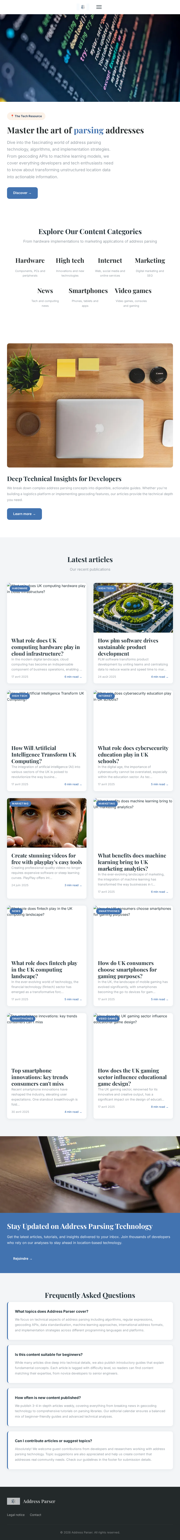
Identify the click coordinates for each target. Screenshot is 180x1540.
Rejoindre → (22, 1258)
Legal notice (16, 1515)
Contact (35, 1515)
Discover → (22, 193)
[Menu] (99, 7)
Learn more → (24, 514)
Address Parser (39, 1501)
